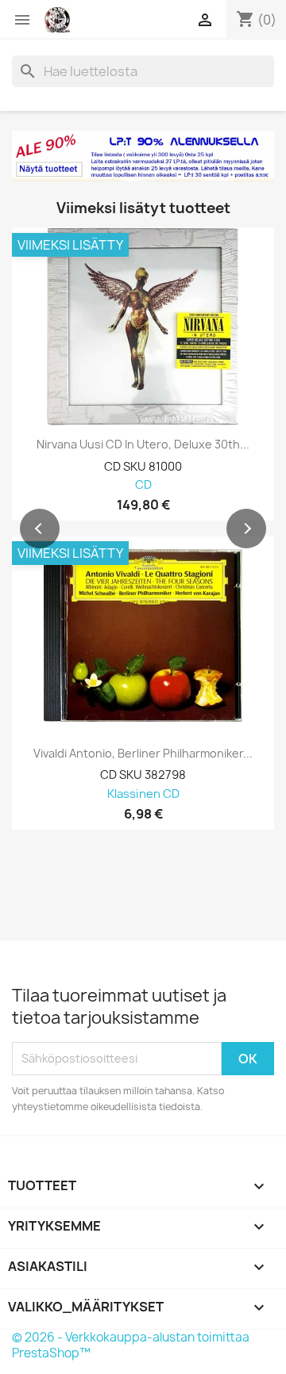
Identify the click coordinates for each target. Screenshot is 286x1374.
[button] (40, 528)
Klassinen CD (143, 794)
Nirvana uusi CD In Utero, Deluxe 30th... (143, 444)
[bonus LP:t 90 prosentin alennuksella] (143, 156)
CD (143, 485)
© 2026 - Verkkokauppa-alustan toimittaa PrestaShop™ (130, 1345)
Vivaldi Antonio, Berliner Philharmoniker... (143, 753)
